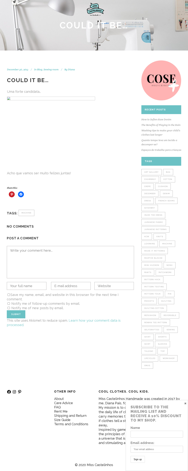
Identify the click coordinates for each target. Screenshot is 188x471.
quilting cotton (154, 308)
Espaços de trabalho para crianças (161, 150)
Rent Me (61, 411)
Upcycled (149, 358)
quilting (166, 301)
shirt (147, 337)
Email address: (142, 443)
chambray (150, 179)
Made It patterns (154, 251)
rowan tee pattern (155, 322)
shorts (162, 337)
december (150, 194)
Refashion (150, 315)
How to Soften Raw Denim (156, 119)
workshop (169, 358)
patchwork (165, 272)
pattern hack (152, 279)
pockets (149, 301)
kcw (146, 237)
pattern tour (152, 294)
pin (169, 294)
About (59, 399)
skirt (147, 344)
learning (149, 244)
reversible (170, 315)
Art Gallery (151, 172)
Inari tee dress (153, 215)
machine (26, 213)
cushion (163, 186)
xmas (147, 365)
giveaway (149, 208)
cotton (167, 179)
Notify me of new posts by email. (37, 308)
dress (147, 201)
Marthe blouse (153, 258)
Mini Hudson (151, 265)
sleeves (162, 344)
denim (166, 194)
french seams (166, 201)
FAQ (57, 407)
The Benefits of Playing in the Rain (160, 125)
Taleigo (148, 351)
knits (159, 237)
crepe (147, 186)
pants (147, 272)
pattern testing (154, 287)
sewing (171, 330)
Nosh (170, 265)
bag (168, 172)
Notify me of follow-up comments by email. (45, 303)
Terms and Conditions (71, 424)
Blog (39, 69)
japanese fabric (153, 222)
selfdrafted (151, 330)
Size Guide (62, 420)
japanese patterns (155, 229)
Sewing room (51, 69)
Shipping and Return (70, 416)
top (162, 351)
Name (135, 428)
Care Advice (63, 403)
